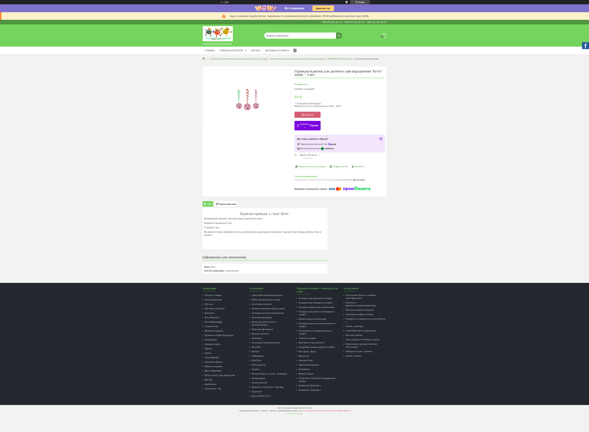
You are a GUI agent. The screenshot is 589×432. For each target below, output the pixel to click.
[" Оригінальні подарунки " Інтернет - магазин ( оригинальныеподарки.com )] (217, 32)
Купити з (304, 125)
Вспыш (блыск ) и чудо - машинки (269, 373)
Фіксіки (255, 351)
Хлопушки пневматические (266, 342)
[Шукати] (339, 34)
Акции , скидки (354, 355)
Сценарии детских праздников (268, 312)
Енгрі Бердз (211, 339)
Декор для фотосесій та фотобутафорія (264, 323)
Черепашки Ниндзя (309, 364)
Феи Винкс (304, 369)
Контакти (209, 312)
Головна (210, 50)
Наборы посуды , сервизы (359, 351)
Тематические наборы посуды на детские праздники (297, 58)
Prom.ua (308, 408)
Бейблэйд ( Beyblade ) (310, 385)
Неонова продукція (262, 317)
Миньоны (304, 355)
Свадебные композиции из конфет (317, 346)
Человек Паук (306, 360)
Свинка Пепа (211, 326)
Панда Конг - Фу (213, 388)
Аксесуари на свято (262, 304)
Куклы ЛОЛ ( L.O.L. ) (261, 395)
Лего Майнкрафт (213, 321)
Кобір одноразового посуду (266, 299)
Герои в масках (259, 382)
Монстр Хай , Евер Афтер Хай (220, 375)
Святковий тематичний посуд (267, 295)
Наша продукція (213, 299)
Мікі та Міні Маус (213, 370)
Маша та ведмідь (213, 366)
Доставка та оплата (277, 50)
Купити (309, 114)
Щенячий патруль (214, 330)
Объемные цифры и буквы (359, 314)
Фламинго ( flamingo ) (310, 389)
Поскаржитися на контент (315, 410)
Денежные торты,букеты (311, 342)
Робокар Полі (259, 364)
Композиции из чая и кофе (312, 318)
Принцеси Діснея (214, 361)
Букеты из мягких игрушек (360, 309)
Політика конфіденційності (339, 410)
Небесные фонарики (262, 329)
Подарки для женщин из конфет (316, 302)
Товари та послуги (231, 50)
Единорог (257, 391)
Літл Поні (256, 360)
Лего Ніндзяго (212, 317)
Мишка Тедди (306, 373)
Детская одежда (354, 335)
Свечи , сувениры (355, 326)
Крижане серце (213, 344)
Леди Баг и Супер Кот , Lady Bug (267, 387)
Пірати (208, 348)
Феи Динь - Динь (307, 351)
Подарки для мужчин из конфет (315, 298)
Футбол (256, 369)
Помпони (257, 338)
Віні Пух (209, 379)
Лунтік (208, 352)
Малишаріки (258, 378)
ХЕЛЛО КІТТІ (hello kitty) (340, 58)
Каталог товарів (213, 295)
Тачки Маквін (212, 357)
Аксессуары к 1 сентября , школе (362, 339)
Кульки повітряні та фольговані (268, 308)
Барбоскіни (211, 384)
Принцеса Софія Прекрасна (219, 335)
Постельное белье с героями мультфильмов (361, 296)
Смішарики (258, 355)
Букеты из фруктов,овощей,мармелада (361, 304)
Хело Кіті (256, 346)
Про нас (255, 50)
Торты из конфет (307, 338)
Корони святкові (260, 333)
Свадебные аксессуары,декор (361, 330)
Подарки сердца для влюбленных (316, 307)
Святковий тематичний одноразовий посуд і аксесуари (239, 58)
